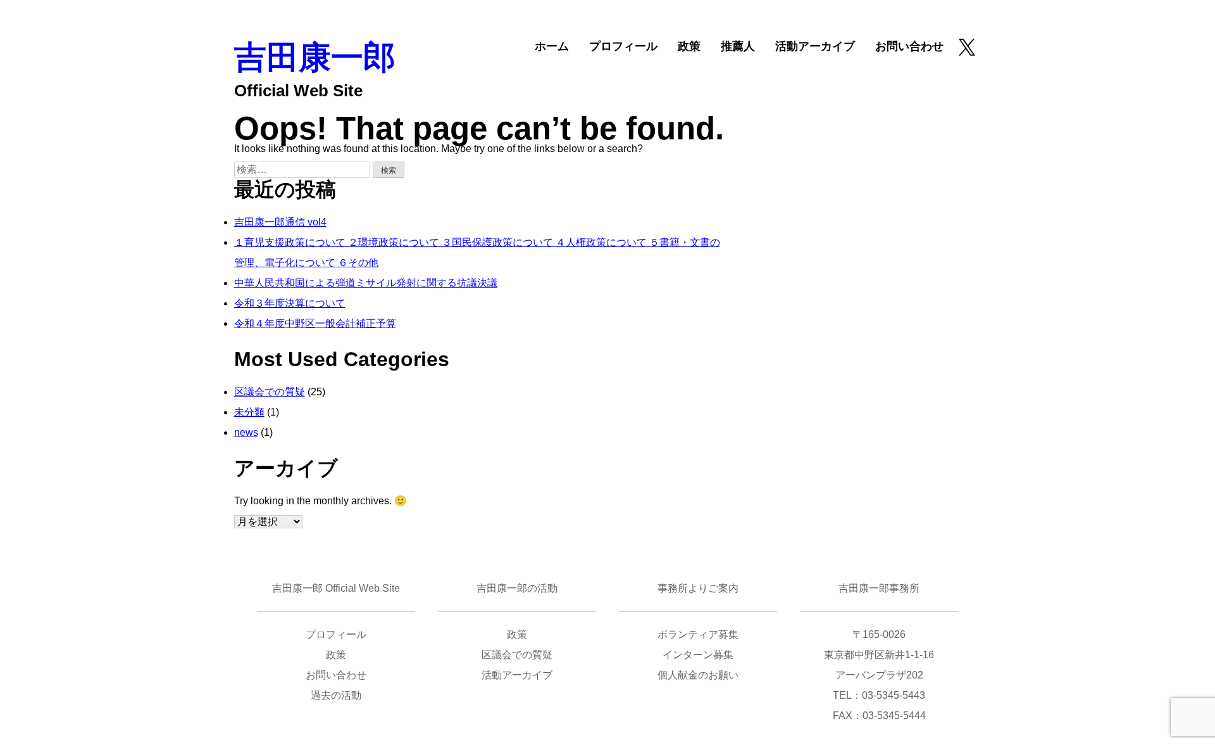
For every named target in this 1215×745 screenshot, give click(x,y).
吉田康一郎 (315, 57)
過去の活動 (336, 695)
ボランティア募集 (697, 634)
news (246, 432)
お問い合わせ (909, 46)
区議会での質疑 (269, 391)
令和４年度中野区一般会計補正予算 (315, 323)
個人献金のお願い (697, 675)
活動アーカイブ (815, 46)
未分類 (249, 412)
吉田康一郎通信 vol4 (280, 222)
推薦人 (738, 46)
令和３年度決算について (290, 303)
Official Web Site (298, 90)
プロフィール (623, 46)
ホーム (552, 46)
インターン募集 (698, 654)
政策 (689, 46)
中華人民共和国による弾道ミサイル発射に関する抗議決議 (365, 282)
